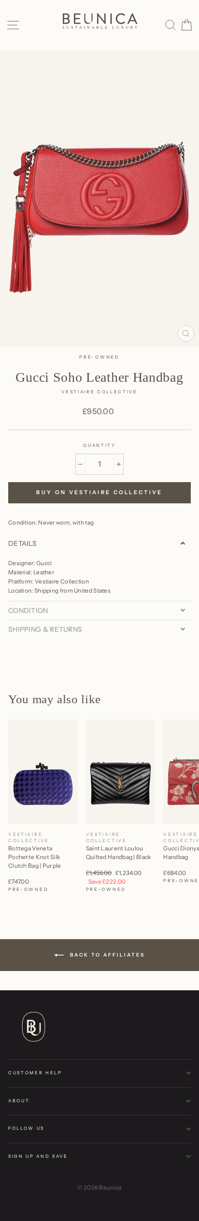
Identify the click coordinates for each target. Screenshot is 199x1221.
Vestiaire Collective (99, 391)
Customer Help (35, 1072)
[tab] (99, 543)
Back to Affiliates (106, 955)
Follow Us (26, 1128)
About (18, 1100)
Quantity (99, 445)
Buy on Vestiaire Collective (99, 492)
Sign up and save (38, 1156)
